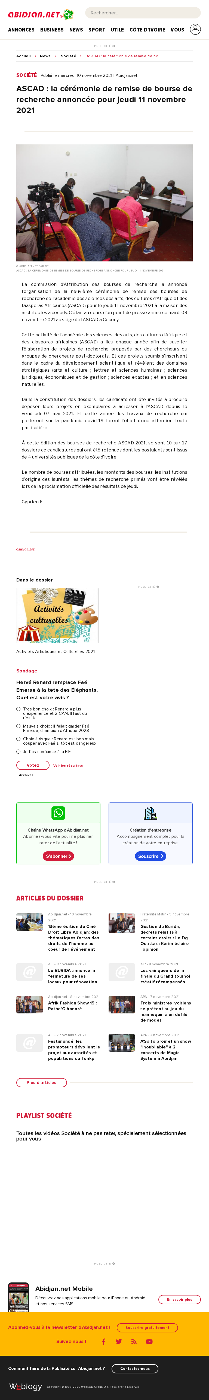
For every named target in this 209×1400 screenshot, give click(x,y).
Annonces (21, 30)
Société (68, 56)
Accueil (23, 56)
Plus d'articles (42, 1082)
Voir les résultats (68, 765)
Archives (26, 775)
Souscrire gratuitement (147, 1327)
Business (52, 30)
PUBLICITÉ (103, 46)
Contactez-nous (135, 1368)
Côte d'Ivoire (147, 30)
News (76, 30)
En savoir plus (179, 1299)
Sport (96, 30)
